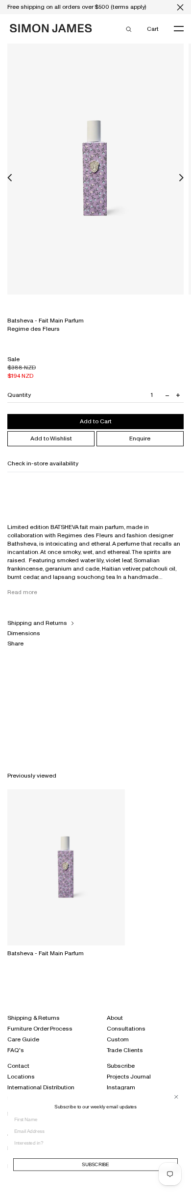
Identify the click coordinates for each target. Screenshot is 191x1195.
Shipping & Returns (33, 1017)
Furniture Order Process (39, 1028)
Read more (22, 592)
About (115, 1017)
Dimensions (23, 633)
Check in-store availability (42, 463)
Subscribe (121, 1065)
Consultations (126, 1028)
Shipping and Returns (37, 623)
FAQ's (15, 1050)
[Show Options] (176, 1145)
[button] (9, 177)
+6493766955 (164, 479)
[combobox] (93, 1142)
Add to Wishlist (51, 438)
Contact (18, 1065)
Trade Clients (125, 1050)
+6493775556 (165, 493)
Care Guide (23, 1039)
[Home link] (51, 30)
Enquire (139, 438)
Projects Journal (129, 1076)
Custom (118, 1039)
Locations (21, 1076)
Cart (152, 28)
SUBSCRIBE (95, 1164)
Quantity (19, 394)
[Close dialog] (176, 1097)
